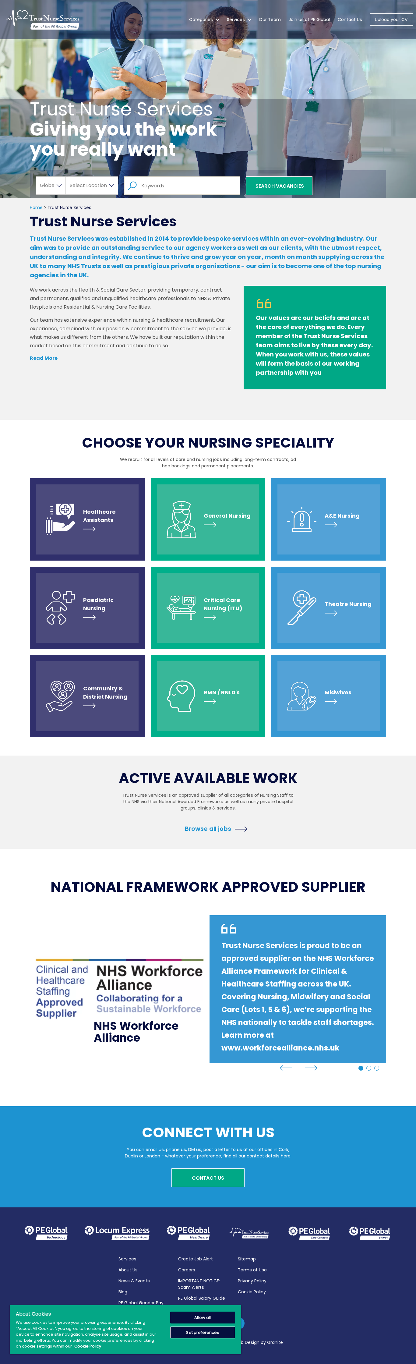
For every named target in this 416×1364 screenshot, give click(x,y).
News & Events (134, 1281)
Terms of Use (252, 1270)
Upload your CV (391, 19)
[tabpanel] (208, 989)
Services (236, 19)
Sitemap (247, 1259)
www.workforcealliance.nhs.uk (280, 1048)
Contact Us (350, 19)
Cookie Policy (252, 1292)
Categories (201, 19)
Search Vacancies (280, 186)
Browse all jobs (208, 828)
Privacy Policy (252, 1281)
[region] (125, 1329)
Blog (122, 1292)
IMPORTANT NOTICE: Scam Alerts (199, 1284)
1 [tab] (360, 1068)
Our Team (270, 19)
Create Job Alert (195, 1259)
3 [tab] (376, 1068)
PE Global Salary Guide (201, 1298)
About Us (128, 1270)
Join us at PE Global (309, 19)
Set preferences (202, 1332)
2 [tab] (368, 1068)
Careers (186, 1270)
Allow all (202, 1317)
